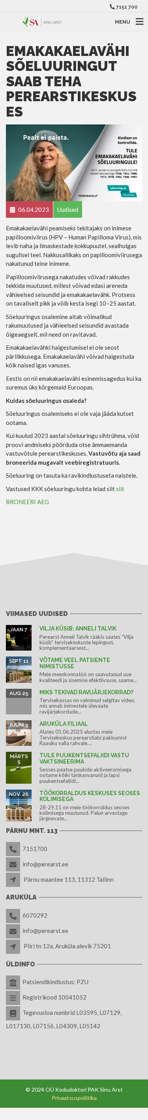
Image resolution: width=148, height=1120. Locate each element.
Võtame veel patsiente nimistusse (74, 663)
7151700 (34, 848)
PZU (82, 981)
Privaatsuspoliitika (74, 1097)
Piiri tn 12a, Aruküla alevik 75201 (67, 945)
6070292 (34, 915)
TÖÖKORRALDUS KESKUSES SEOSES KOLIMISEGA (89, 796)
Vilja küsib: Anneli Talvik (77, 628)
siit (120, 488)
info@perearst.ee (45, 864)
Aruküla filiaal (63, 724)
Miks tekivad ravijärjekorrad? (86, 692)
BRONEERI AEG (27, 501)
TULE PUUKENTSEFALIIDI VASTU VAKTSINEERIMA (84, 758)
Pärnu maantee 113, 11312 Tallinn (69, 879)
